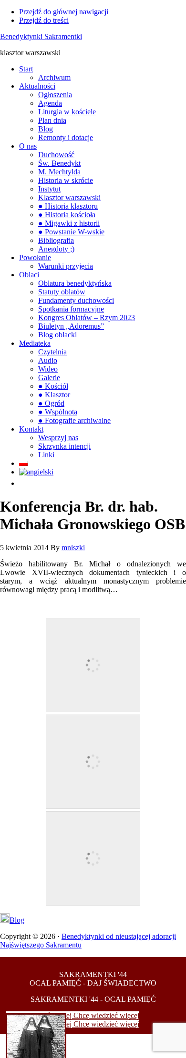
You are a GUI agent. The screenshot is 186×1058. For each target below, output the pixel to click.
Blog (17, 920)
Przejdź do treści (44, 20)
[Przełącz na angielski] (36, 472)
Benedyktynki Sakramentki (41, 36)
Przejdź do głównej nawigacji (63, 12)
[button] (24, 483)
